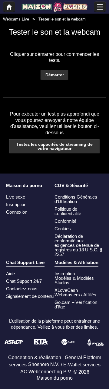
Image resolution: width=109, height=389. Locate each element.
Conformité (65, 221)
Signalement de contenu (30, 296)
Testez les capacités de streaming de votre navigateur (54, 146)
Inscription (16, 204)
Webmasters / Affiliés (75, 294)
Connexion (16, 212)
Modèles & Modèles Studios (74, 280)
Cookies (62, 228)
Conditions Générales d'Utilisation (75, 199)
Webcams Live (16, 19)
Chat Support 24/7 (24, 281)
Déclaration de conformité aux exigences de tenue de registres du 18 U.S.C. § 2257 (78, 245)
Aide (10, 273)
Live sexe (15, 196)
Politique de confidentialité (67, 211)
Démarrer (54, 74)
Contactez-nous (22, 288)
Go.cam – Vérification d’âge (75, 304)
